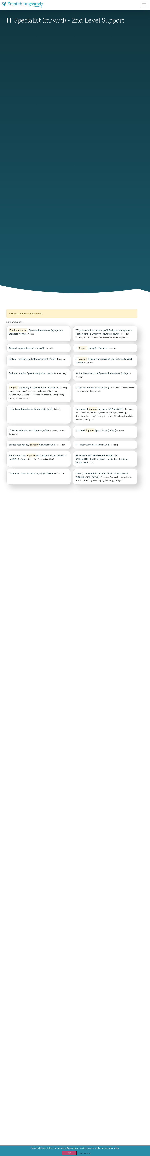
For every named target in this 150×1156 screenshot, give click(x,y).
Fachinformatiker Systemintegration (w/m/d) (32, 373)
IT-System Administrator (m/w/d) (93, 444)
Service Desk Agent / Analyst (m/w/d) (32, 444)
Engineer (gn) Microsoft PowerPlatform (33, 387)
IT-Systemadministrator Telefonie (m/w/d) (31, 408)
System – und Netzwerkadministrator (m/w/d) (32, 358)
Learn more (85, 1153)
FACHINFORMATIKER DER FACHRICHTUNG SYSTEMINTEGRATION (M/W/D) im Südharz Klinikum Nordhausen (102, 459)
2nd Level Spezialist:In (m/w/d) (96, 430)
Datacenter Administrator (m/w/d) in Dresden (32, 473)
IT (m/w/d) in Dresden (91, 348)
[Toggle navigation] (144, 5)
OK (69, 1153)
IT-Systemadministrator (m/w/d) (92, 387)
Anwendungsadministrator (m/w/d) (27, 348)
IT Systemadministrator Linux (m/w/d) (28, 430)
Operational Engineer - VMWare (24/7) (99, 408)
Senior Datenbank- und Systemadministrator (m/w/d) (102, 373)
